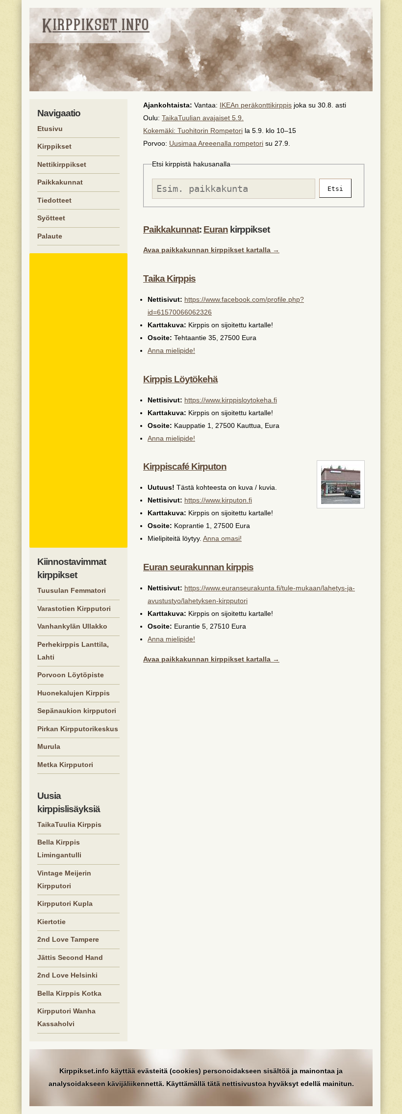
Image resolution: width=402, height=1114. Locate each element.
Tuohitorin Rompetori (210, 130)
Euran (215, 229)
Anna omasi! (222, 538)
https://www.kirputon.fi (218, 500)
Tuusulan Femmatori (71, 590)
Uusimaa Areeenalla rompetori (216, 143)
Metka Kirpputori (65, 765)
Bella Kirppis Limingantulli (59, 848)
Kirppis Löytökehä (180, 379)
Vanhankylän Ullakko (72, 626)
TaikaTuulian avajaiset (196, 118)
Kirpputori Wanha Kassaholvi (66, 1017)
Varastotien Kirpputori (74, 608)
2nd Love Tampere (68, 939)
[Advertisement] (80, 400)
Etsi (335, 188)
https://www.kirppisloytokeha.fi (230, 400)
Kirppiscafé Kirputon (184, 466)
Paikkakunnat (171, 229)
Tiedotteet (54, 200)
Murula (48, 746)
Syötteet (51, 218)
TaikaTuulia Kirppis (69, 824)
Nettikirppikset (61, 164)
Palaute (49, 236)
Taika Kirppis (169, 278)
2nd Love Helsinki (67, 975)
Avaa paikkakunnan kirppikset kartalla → (211, 250)
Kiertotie (51, 922)
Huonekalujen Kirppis (73, 693)
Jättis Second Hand (70, 957)
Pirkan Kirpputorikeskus (77, 729)
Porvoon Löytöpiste (70, 675)
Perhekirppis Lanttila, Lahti (73, 650)
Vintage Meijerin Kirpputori (64, 879)
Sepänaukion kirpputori (76, 711)
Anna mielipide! (171, 350)
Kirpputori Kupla (65, 903)
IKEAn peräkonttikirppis (256, 105)
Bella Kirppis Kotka (69, 993)
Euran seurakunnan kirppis (198, 567)
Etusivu (50, 129)
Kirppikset (54, 146)
